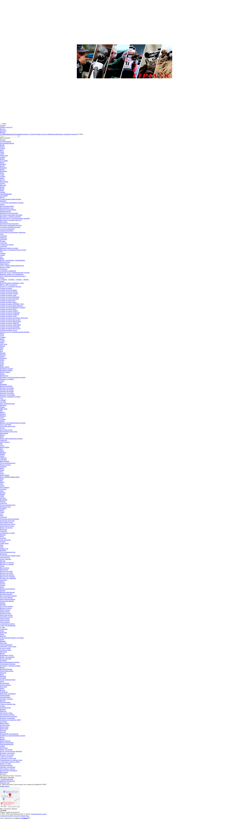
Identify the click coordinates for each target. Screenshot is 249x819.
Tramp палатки (5, 611)
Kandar (2, 374)
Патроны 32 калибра (7, 393)
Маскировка (4, 433)
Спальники (3, 629)
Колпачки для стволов (7, 753)
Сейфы (2, 746)
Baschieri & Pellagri (6, 386)
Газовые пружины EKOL (8, 309)
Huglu (2, 152)
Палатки (3, 604)
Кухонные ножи (5, 506)
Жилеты (2, 700)
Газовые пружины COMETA (9, 314)
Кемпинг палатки (6, 608)
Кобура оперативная (6, 742)
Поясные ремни (5, 702)
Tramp (2, 631)
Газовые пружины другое (8, 330)
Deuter (2, 634)
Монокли (3, 711)
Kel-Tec (2, 180)
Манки (2, 435)
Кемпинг (3, 636)
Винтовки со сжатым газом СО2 (11, 220)
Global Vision (4, 543)
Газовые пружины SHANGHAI (10, 321)
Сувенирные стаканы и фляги (10, 762)
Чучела (2, 428)
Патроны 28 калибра (7, 391)
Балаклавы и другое (6, 655)
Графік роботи (4, 786)
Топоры (2, 583)
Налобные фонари (6, 594)
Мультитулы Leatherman (8, 578)
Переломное (4, 181)
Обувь (2, 681)
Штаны (2, 667)
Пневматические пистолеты (9, 223)
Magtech (2, 353)
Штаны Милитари (6, 669)
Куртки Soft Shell (5, 659)
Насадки (3, 732)
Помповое (3, 168)
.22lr (1, 398)
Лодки (2, 566)
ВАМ (2, 365)
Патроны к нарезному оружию (10, 396)
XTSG (2, 363)
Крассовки (3, 686)
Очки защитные (5, 540)
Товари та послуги (6, 127)
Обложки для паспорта (7, 767)
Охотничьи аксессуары (7, 426)
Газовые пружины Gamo (8, 295)
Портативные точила (7, 526)
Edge (1, 545)
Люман (2, 407)
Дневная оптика (5, 707)
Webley (2, 360)
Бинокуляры (4, 728)
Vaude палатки (5, 618)
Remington (3, 171)
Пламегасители (5, 262)
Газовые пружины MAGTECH (10, 328)
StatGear (2, 501)
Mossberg (3, 164)
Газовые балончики (6, 230)
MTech (2, 482)
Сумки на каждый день (7, 704)
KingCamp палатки (6, 615)
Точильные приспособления (9, 519)
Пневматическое (5, 211)
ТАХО (2, 381)
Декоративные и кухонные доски (11, 760)
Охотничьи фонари (6, 597)
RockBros (3, 550)
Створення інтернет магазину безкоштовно (14, 816)
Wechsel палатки (5, 613)
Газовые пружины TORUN (9, 311)
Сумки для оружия (6, 756)
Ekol (1, 349)
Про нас (2, 129)
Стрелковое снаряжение (8, 271)
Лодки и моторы (5, 559)
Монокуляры (4, 727)
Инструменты (4, 568)
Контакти (3, 131)
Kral (1, 351)
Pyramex (2, 541)
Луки (2, 234)
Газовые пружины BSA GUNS (10, 320)
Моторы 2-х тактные (7, 562)
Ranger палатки (5, 610)
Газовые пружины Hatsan (8, 290)
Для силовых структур (7, 769)
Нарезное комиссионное (8, 209)
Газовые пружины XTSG (8, 316)
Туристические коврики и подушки (12, 638)
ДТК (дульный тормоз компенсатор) (12, 265)
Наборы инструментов (7, 589)
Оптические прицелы (7, 714)
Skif (1, 444)
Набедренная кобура (6, 744)
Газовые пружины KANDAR (9, 327)
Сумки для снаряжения (7, 625)
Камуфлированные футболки (9, 662)
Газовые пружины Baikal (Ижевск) (11, 306)
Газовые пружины (6, 288)
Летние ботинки (5, 685)
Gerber (2, 456)
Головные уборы (5, 650)
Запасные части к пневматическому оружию (15, 272)
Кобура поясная (5, 741)
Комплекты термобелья (7, 693)
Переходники (4, 264)
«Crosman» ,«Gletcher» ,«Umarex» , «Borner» (14, 279)
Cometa (2, 341)
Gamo (2, 335)
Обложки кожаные (6, 765)
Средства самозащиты (7, 229)
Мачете (2, 582)
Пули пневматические (7, 403)
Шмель (2, 412)
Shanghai (3, 354)
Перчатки (3, 672)
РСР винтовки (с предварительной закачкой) (15, 218)
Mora (1, 515)
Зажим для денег (5, 763)
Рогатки (2, 241)
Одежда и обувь (5, 648)
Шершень (3, 405)
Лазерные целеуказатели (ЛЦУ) (10, 720)
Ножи (2, 437)
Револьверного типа (6, 208)
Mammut (3, 641)
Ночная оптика (5, 725)
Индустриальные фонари (8, 596)
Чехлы (2, 737)
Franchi (2, 147)
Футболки (3, 660)
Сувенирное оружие (7, 244)
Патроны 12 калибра (7, 379)
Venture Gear (4, 548)
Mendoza (3, 416)
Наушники (3, 554)
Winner (2, 421)
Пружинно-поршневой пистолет (11, 225)
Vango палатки (5, 622)
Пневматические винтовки (9, 213)
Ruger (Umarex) (5, 372)
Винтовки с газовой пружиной (10, 216)
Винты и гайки (5, 267)
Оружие (2, 140)
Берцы (2, 688)
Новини (2, 132)
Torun (2, 361)
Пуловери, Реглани (6, 699)
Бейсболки (3, 652)
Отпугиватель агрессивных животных (13, 232)
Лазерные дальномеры (7, 718)
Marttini (2, 454)
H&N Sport (3, 409)
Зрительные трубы (6, 713)
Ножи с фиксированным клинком (11, 438)
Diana (2, 347)
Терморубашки (5, 695)
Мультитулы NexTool (7, 575)
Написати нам (4, 783)
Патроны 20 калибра (7, 389)
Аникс (2, 281)
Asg (1, 257)
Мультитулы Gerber (6, 573)
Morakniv (3, 452)
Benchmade (3, 500)
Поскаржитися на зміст (39, 814)
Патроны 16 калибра (7, 388)
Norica (2, 342)
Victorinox (3, 466)
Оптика (2, 706)
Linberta (2, 157)
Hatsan (2, 162)
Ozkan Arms (4, 155)
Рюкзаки (3, 534)
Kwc (1, 251)
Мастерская (4, 772)
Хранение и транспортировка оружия (12, 735)
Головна (2, 125)
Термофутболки (5, 697)
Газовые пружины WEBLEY (9, 323)
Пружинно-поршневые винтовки (11, 215)
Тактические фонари (7, 601)
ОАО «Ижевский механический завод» (13, 276)
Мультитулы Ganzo (6, 571)
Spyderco (3, 498)
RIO (1, 382)
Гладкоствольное (5, 141)
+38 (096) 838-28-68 (6, 779)
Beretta (2, 159)
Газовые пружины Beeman (9, 292)
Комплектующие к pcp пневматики (11, 274)
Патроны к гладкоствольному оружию (12, 377)
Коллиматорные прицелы (8, 716)
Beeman (2, 346)
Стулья (2, 627)
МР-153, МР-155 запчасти (8, 285)
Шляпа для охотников (7, 657)
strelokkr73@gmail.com (7, 781)
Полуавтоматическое (7, 143)
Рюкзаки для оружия (7, 755)
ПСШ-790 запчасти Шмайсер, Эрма (12, 283)
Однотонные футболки (7, 664)
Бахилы (2, 690)
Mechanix (3, 676)
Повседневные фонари (7, 599)
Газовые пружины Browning (9, 299)
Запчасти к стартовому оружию (10, 286)
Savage (2, 204)
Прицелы (3, 730)
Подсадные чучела (6, 430)
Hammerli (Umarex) (6, 370)
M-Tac (2, 536)
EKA (1, 449)
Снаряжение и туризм (7, 533)
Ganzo (2, 445)
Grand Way (3, 236)
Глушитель (3, 269)
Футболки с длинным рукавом (10, 665)
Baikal (2, 258)
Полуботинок (4, 683)
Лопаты (2, 585)
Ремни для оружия (6, 749)
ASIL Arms (3, 344)
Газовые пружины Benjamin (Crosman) (12, 307)
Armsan (2, 148)
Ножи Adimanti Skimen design (9, 477)
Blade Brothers (4, 461)
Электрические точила (7, 524)
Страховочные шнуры (7, 624)
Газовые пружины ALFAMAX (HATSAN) (14, 318)
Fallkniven (3, 458)
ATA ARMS (4, 161)
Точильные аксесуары (7, 520)
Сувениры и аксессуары (8, 758)
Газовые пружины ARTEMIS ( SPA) (12, 304)
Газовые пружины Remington (9, 297)
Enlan (2, 491)
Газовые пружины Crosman (9, 293)
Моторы (2, 561)
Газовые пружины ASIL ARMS (10, 325)
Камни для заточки (6, 527)
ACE (1, 513)
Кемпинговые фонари (7, 592)
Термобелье (4, 692)
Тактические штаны (6, 671)
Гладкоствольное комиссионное (10, 199)
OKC (1, 484)
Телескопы (3, 721)
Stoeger (2, 166)
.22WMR (3, 400)
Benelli (2, 145)
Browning (3, 185)
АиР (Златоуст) (5, 442)
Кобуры (2, 739)
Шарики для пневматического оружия (12, 423)
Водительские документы (8, 770)
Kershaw (3, 493)
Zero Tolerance (4, 487)
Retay (2, 150)
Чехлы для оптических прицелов (11, 751)
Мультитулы (4, 569)
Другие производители (7, 463)
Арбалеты (3, 237)
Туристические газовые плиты (10, 555)
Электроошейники (6, 645)
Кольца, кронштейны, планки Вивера (12, 260)
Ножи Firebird (4, 447)
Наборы (2, 603)
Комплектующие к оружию (9, 248)
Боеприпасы (4, 375)
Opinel (2, 470)
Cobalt (2, 154)
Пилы (2, 587)
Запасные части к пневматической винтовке (14, 332)
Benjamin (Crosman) (6, 368)
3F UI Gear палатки (6, 606)
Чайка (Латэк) (4, 367)
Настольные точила (6, 522)
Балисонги (3, 529)
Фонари (2, 590)
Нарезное (3, 201)
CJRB (2, 496)
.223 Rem (3, 402)
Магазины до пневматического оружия (13, 250)
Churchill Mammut (6, 194)
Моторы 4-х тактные (7, 564)
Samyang (3, 414)
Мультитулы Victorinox (7, 576)
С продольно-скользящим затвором (11, 202)
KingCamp (3, 632)
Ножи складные (5, 465)
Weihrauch (3, 358)
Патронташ (3, 748)
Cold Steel (3, 459)
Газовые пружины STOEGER (10, 313)
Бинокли (3, 709)
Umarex (2, 255)
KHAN (2, 197)
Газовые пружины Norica (8, 302)
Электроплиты (5, 557)
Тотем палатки (5, 620)
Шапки (2, 653)
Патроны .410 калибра (7, 395)
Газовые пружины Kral (7, 300)
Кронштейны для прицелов (9, 734)
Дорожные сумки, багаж (8, 646)
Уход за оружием (5, 424)
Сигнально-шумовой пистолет (10, 227)
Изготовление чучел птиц (8, 431)
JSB (1, 410)
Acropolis (3, 538)
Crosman (3, 253)
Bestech (2, 494)
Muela (2, 451)
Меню (4, 124)
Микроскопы (4, 723)
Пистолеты (3, 222)
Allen (1, 547)
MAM (2, 468)
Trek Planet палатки (6, 617)
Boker (2, 479)
